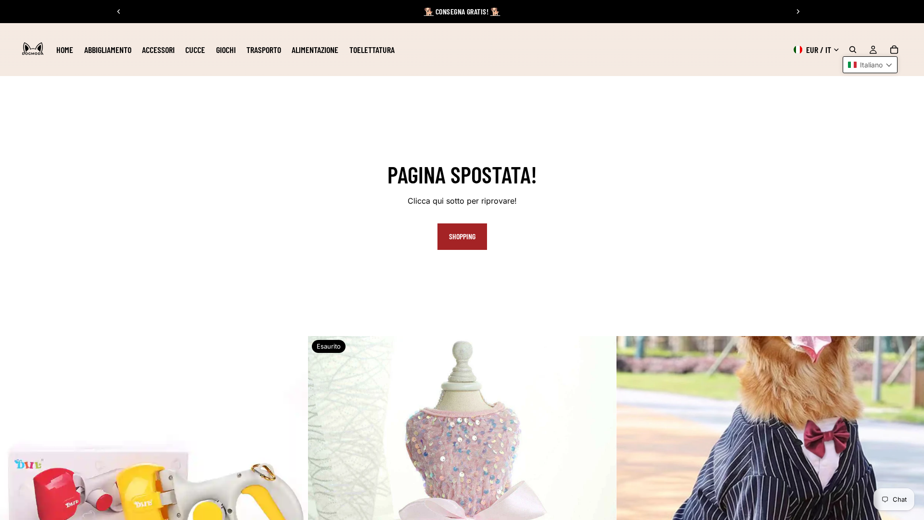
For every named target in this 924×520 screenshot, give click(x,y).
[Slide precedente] (118, 11)
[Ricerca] (852, 49)
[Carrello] (894, 49)
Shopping (462, 236)
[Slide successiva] (797, 11)
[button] (870, 65)
